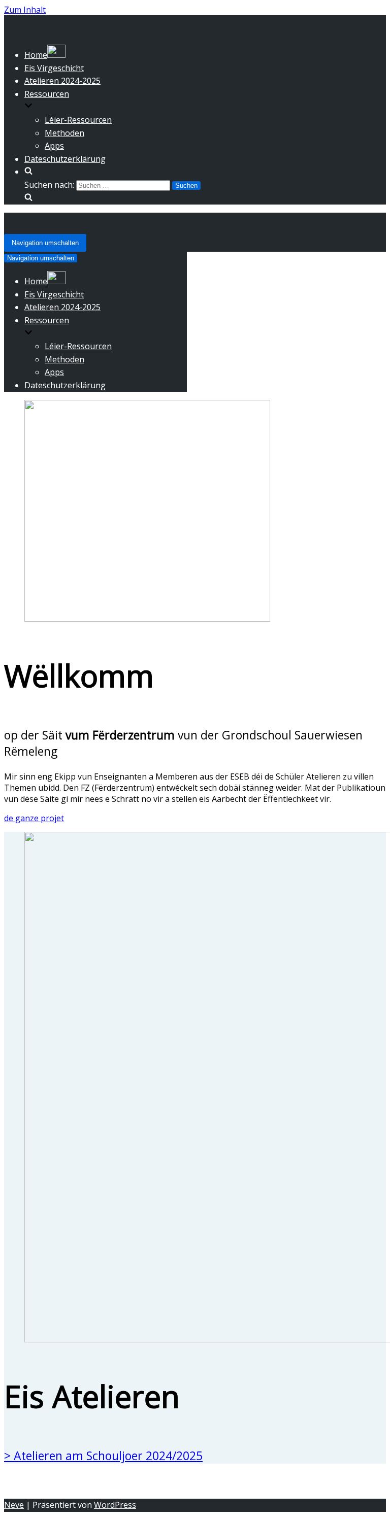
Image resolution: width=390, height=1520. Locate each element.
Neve (14, 1504)
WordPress (115, 1504)
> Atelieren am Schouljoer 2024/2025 (103, 1455)
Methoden (64, 133)
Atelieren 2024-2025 (62, 80)
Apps (54, 145)
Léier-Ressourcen (78, 119)
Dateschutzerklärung (65, 158)
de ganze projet (34, 818)
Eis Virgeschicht (54, 68)
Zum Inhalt (25, 9)
